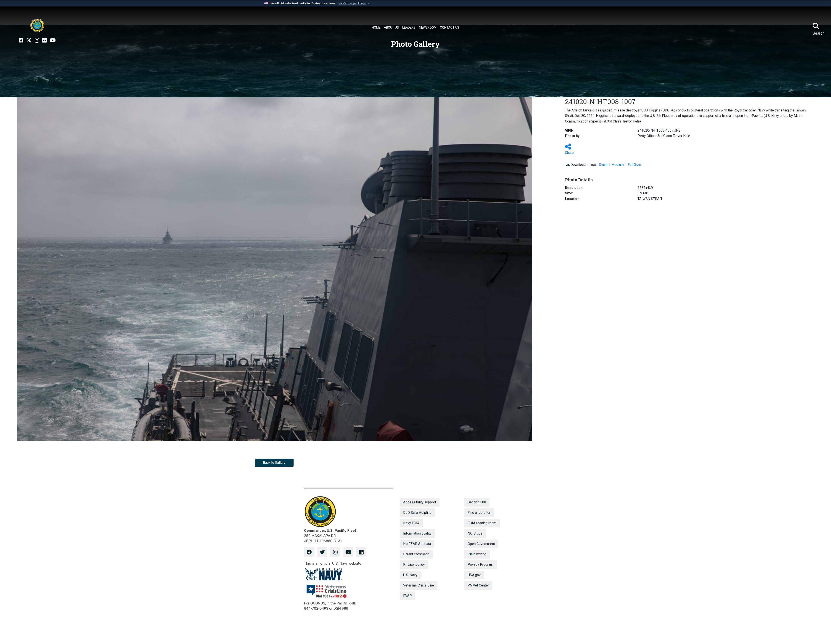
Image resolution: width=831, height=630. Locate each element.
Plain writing (477, 554)
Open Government (481, 544)
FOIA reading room (482, 523)
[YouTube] (53, 40)
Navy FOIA (411, 523)
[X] (29, 40)
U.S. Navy (410, 575)
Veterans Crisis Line (418, 585)
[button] (354, 3)
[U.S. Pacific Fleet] (37, 25)
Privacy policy (414, 564)
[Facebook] (21, 40)
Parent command (416, 554)
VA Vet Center (478, 585)
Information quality (417, 533)
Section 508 (477, 502)
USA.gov (474, 575)
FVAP (407, 596)
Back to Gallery (274, 463)
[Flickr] (44, 40)
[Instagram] (37, 40)
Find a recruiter (479, 513)
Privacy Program (480, 564)
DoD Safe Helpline (417, 513)
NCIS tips (475, 533)
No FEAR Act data (417, 544)
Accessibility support (419, 502)
